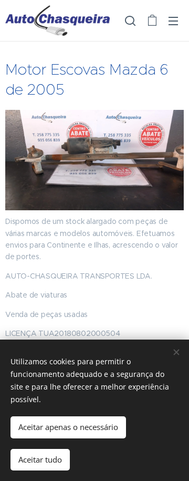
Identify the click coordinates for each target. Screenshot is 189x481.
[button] (130, 20)
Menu (173, 20)
